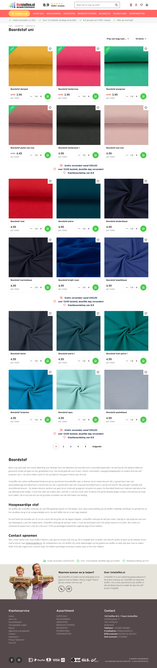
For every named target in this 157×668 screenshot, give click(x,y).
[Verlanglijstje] (141, 4)
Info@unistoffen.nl (34, 543)
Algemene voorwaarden (19, 631)
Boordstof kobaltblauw (116, 280)
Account (12, 642)
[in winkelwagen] (48, 96)
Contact (12, 633)
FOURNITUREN (120, 13)
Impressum (14, 636)
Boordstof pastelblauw (116, 412)
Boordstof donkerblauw (117, 221)
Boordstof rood (17, 221)
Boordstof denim (18, 354)
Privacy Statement (16, 639)
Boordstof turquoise (20, 412)
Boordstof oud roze (115, 148)
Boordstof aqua (65, 412)
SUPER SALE (38, 13)
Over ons (13, 619)
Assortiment (21, 13)
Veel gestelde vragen (18, 625)
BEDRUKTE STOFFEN (87, 13)
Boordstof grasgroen (115, 89)
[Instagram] (19, 660)
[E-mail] (69, 589)
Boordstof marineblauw (21, 280)
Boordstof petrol (65, 221)
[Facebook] (12, 660)
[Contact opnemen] (61, 589)
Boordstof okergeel (19, 89)
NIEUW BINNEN (53, 13)
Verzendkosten (15, 622)
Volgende (96, 446)
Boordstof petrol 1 (66, 354)
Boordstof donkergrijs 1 (69, 148)
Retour (12, 628)
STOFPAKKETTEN (137, 13)
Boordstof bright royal (68, 280)
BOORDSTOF (105, 13)
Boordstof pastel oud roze (22, 148)
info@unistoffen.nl (125, 631)
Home (11, 26)
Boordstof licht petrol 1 (116, 354)
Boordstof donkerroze (68, 89)
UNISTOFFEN (69, 13)
